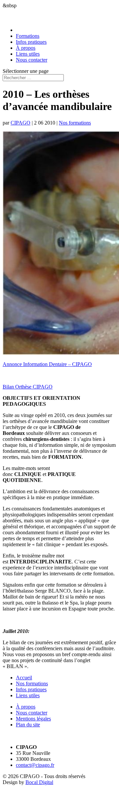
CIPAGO (20, 123)
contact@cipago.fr (35, 765)
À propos (25, 48)
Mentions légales (33, 718)
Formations (27, 36)
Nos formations (75, 123)
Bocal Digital (39, 782)
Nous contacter (31, 60)
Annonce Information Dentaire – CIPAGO (47, 364)
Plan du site (28, 724)
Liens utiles (28, 54)
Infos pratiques (31, 42)
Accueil (24, 677)
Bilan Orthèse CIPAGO (28, 387)
